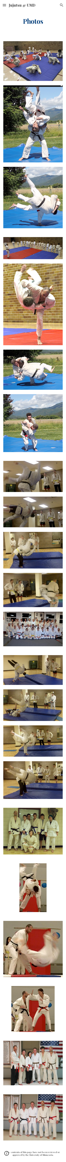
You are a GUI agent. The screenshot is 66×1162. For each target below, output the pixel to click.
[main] (33, 21)
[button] (4, 5)
